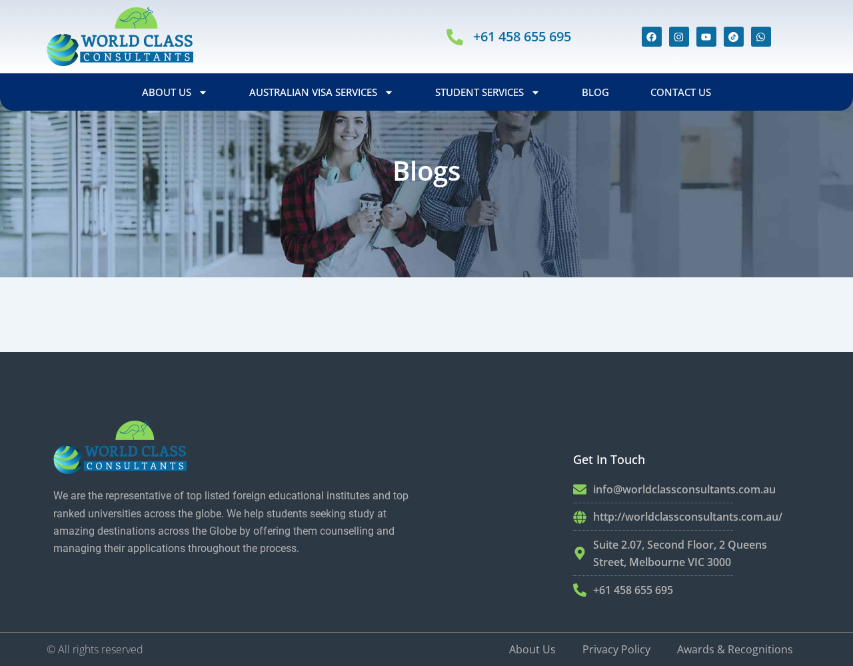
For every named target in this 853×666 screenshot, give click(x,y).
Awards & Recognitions (735, 649)
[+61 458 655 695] (454, 37)
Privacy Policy (616, 649)
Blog (595, 92)
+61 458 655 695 (522, 36)
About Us (532, 649)
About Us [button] (166, 92)
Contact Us (680, 92)
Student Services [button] (479, 92)
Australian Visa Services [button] (313, 92)
